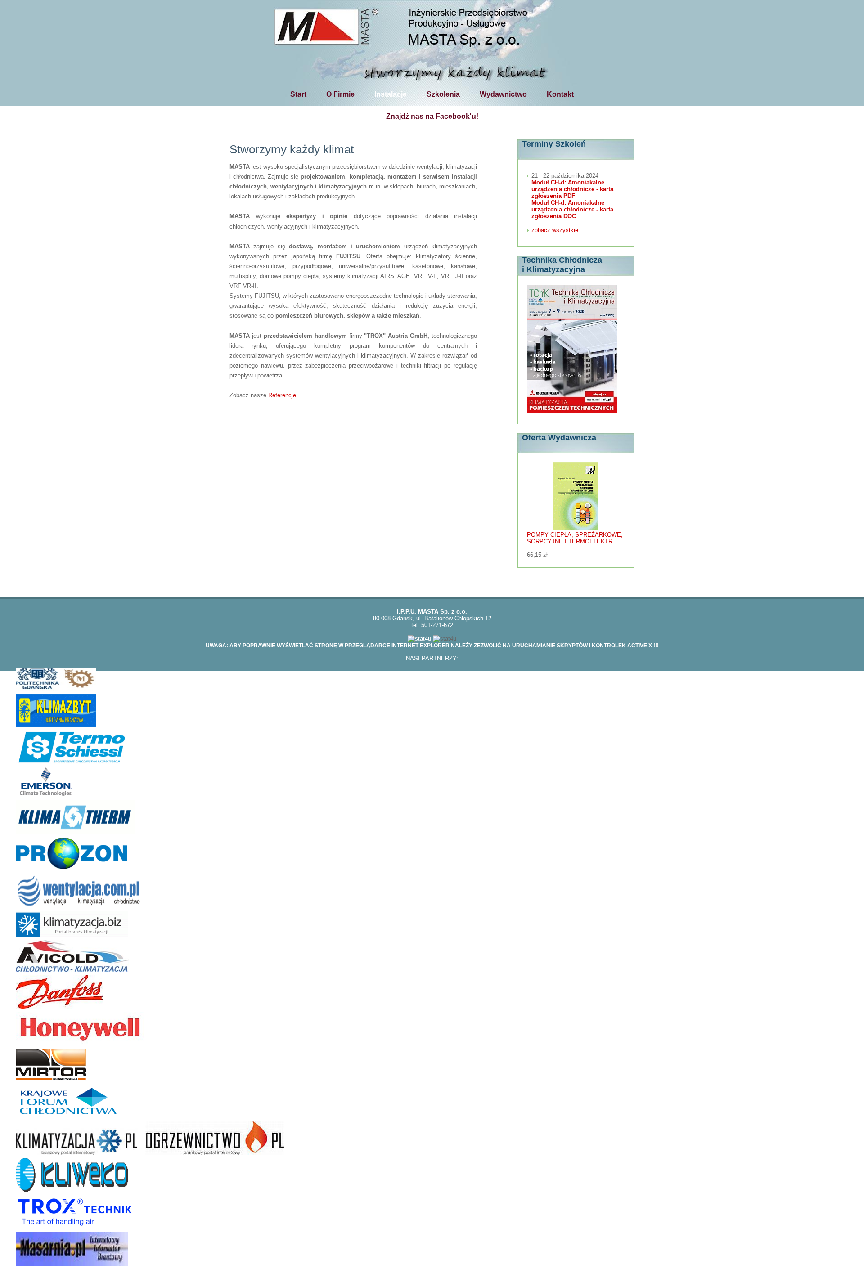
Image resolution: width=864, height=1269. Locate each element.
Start (298, 94)
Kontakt (560, 94)
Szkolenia (443, 94)
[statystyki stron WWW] (419, 638)
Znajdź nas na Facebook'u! (432, 116)
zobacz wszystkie (554, 230)
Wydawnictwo (503, 94)
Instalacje (390, 94)
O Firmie (340, 94)
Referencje (282, 395)
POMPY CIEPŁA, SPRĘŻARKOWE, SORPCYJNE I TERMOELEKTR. (575, 538)
